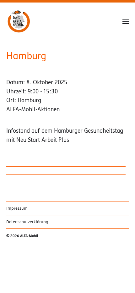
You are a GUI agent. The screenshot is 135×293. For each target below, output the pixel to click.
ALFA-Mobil (29, 236)
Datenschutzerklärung (27, 221)
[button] (126, 21)
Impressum (17, 208)
